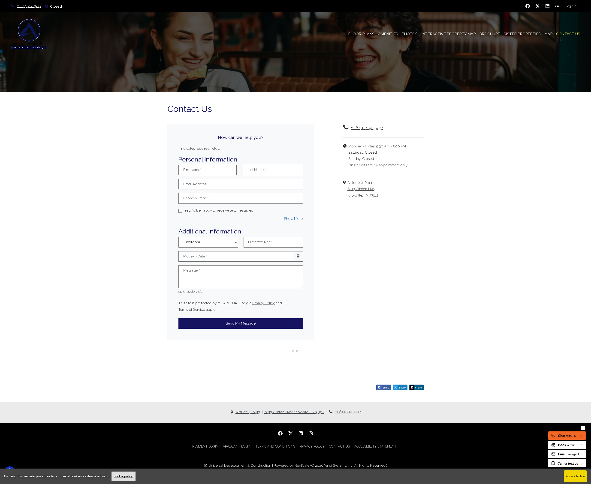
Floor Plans (361, 34)
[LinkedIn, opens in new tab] (547, 6)
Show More (293, 218)
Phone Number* (196, 198)
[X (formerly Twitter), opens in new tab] (537, 6)
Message (191, 270)
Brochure (489, 34)
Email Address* (195, 184)
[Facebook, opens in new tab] (527, 6)
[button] (571, 6)
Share (385, 387)
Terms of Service (191, 309)
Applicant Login (237, 446)
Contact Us (568, 34)
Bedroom (206, 239)
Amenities (388, 34)
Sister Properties (523, 34)
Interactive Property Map (448, 34)
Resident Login (205, 446)
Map (548, 34)
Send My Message (241, 323)
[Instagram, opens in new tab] (310, 433)
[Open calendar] (298, 256)
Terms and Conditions (275, 446)
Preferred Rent (259, 242)
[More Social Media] (557, 6)
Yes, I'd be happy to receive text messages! (218, 210)
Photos (410, 34)
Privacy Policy (263, 303)
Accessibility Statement (375, 446)
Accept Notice (575, 476)
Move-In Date (195, 256)
